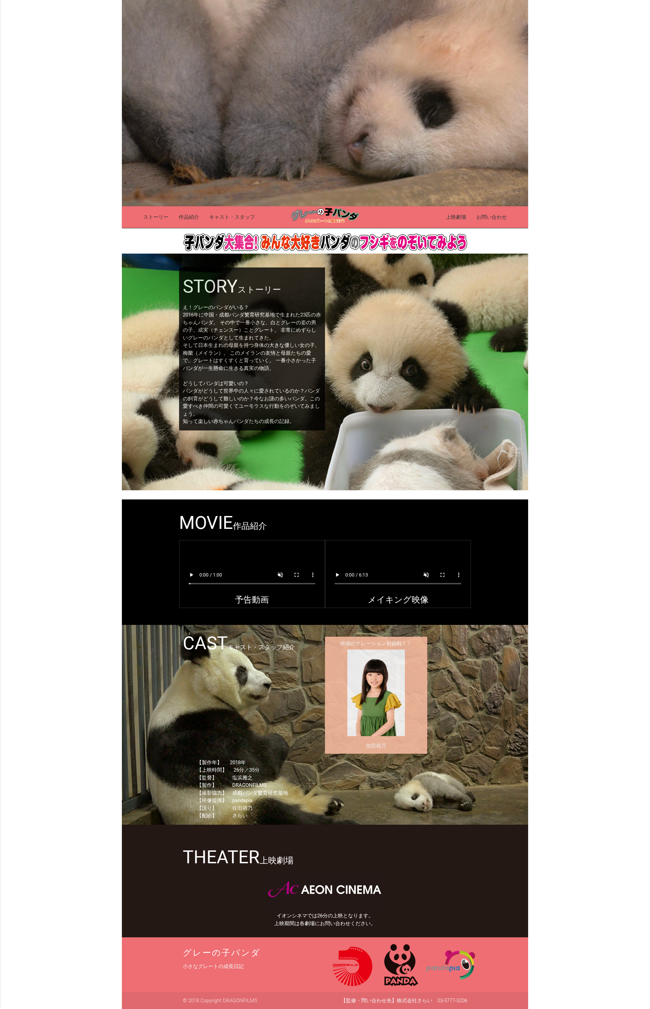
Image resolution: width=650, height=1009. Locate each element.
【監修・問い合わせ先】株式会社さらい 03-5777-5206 (404, 1001)
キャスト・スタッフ (232, 217)
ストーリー (156, 217)
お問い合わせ (491, 217)
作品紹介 (189, 217)
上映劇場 (456, 217)
